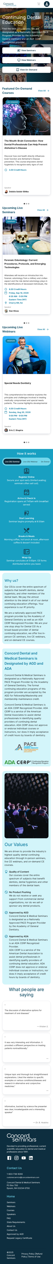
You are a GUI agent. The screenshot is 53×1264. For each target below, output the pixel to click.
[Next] (49, 148)
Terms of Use (34, 1256)
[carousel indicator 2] (26, 204)
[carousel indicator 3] (29, 204)
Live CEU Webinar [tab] (30, 462)
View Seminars (28, 50)
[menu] (47, 4)
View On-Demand (28, 69)
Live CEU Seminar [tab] (12, 462)
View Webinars (28, 60)
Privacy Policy (27, 1254)
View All (42, 90)
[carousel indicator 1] (24, 204)
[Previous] (4, 148)
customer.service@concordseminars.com (23, 1177)
